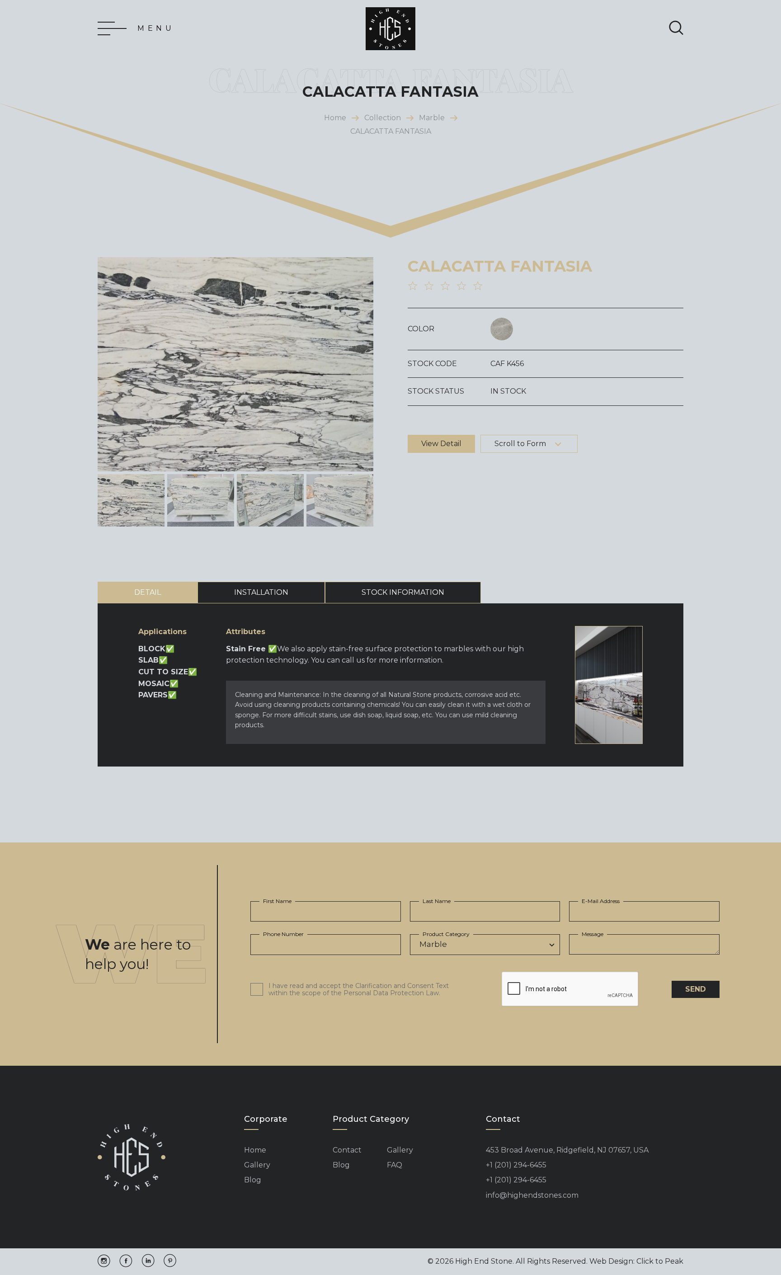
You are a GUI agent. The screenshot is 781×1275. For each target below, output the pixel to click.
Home (335, 118)
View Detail (441, 443)
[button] (363, 364)
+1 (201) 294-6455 (516, 1165)
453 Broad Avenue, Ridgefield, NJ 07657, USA (567, 1150)
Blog (252, 1180)
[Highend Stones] (390, 28)
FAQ (394, 1165)
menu (155, 28)
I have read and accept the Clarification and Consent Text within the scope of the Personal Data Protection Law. (358, 989)
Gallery (257, 1165)
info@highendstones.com (532, 1195)
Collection (382, 118)
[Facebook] (125, 1261)
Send (695, 989)
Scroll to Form (520, 443)
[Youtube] (170, 1261)
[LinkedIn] (148, 1261)
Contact (347, 1150)
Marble (432, 118)
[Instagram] (104, 1261)
